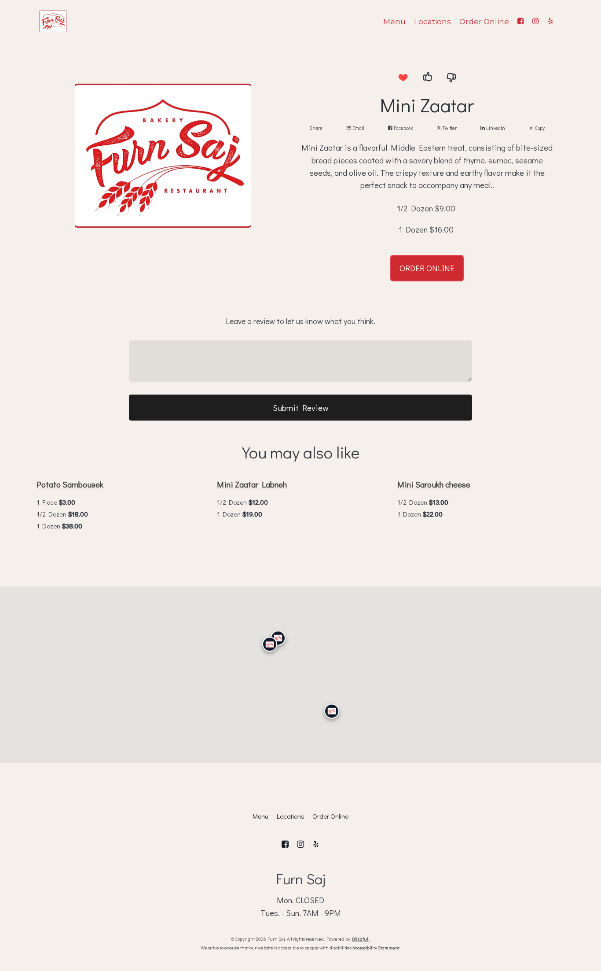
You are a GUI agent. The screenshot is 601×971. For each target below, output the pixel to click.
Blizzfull (361, 938)
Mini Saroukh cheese (433, 484)
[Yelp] (550, 21)
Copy (539, 128)
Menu (394, 21)
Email (357, 128)
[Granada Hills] (278, 637)
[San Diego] (331, 711)
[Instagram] (535, 21)
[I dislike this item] (451, 77)
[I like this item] (427, 77)
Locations (432, 21)
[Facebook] (520, 21)
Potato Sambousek (70, 484)
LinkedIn (495, 128)
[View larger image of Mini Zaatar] (163, 156)
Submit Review (301, 407)
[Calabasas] (269, 644)
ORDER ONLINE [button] (426, 267)
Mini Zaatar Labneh (252, 484)
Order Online (484, 21)
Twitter (449, 128)
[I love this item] (403, 77)
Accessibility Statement (375, 947)
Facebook (402, 128)
